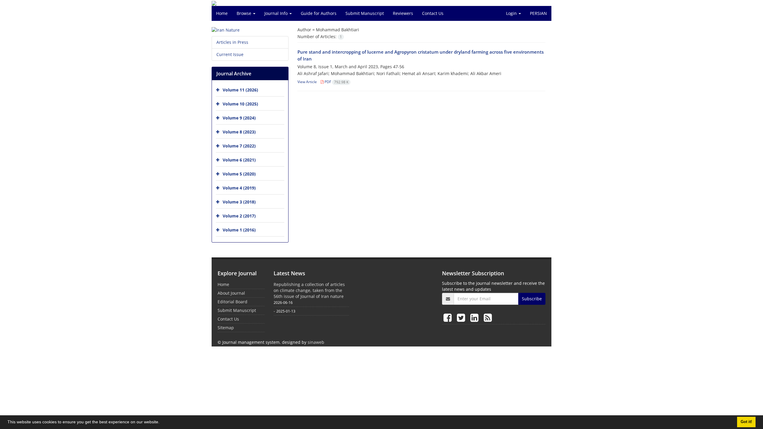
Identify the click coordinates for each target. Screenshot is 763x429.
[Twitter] (462, 317)
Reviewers (403, 13)
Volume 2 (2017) (239, 216)
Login (512, 13)
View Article (307, 81)
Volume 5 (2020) (239, 174)
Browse (244, 13)
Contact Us (432, 13)
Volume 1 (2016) (239, 230)
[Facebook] (448, 317)
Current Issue (230, 54)
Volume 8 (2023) (239, 132)
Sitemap (226, 327)
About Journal (231, 293)
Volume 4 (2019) (239, 188)
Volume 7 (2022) (239, 146)
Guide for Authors (318, 13)
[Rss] (487, 317)
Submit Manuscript (364, 13)
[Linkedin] (475, 317)
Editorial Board (232, 301)
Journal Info (276, 13)
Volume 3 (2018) (239, 202)
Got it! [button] (746, 422)
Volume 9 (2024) (239, 118)
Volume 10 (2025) (240, 104)
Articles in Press (232, 42)
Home (222, 13)
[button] (161, 423)
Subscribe (532, 298)
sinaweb (316, 342)
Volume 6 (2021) (239, 160)
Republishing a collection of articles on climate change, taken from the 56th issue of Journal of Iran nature (309, 290)
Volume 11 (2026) (240, 90)
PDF (336, 81)
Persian (538, 13)
